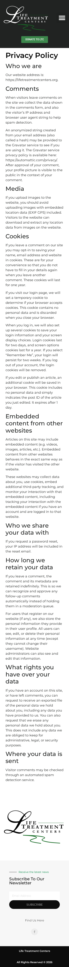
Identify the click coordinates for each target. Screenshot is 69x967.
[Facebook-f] (34, 931)
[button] (62, 18)
